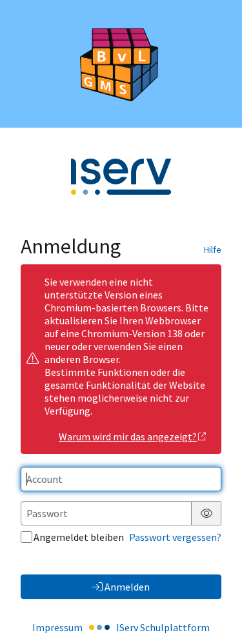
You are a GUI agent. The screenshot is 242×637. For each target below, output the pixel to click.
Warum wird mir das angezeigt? (128, 436)
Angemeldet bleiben (79, 537)
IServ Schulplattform (163, 627)
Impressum (57, 627)
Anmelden (127, 586)
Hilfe (212, 249)
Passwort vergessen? (175, 537)
